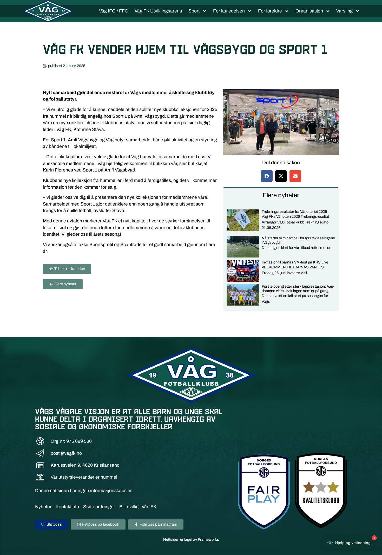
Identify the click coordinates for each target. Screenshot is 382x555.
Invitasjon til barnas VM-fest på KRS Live (295, 262)
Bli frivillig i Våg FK (137, 506)
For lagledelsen (229, 11)
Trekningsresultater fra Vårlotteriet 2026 (294, 211)
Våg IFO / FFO (113, 11)
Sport (194, 11)
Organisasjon (309, 11)
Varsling (344, 11)
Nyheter (43, 506)
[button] (267, 176)
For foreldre (270, 11)
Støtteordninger (99, 506)
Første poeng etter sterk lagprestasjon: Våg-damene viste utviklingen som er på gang (298, 288)
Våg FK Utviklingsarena (158, 11)
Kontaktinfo (67, 506)
